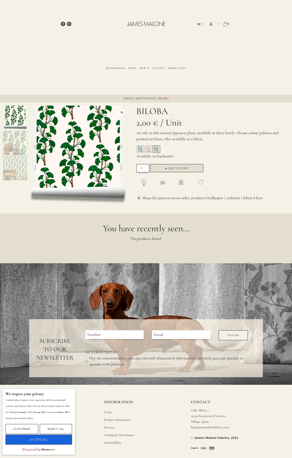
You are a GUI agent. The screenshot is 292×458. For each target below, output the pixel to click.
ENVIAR (233, 335)
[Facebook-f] (63, 24)
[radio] (140, 149)
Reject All (55, 429)
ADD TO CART (178, 168)
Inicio (128, 98)
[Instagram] (69, 24)
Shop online (146, 98)
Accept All (39, 439)
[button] (211, 198)
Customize (21, 429)
